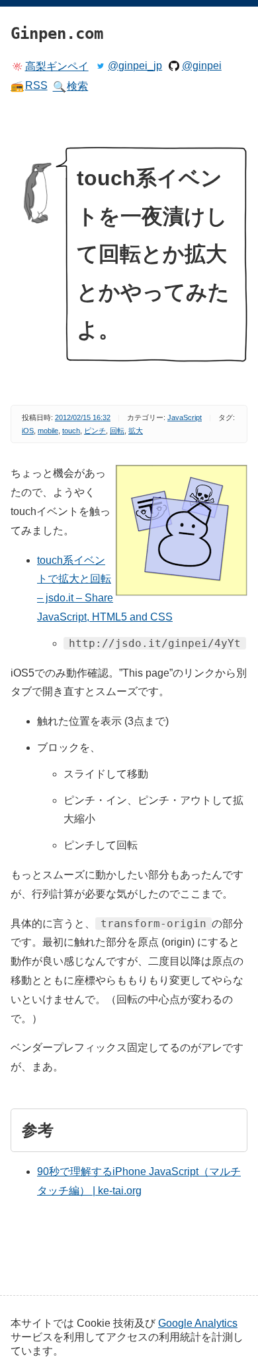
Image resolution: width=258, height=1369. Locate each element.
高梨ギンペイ (57, 66)
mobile (48, 431)
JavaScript (184, 417)
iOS (28, 431)
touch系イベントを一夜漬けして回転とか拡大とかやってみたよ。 (153, 254)
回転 (117, 431)
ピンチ (95, 431)
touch (71, 431)
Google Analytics (197, 1323)
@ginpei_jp (135, 65)
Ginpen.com (30, 3)
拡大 (135, 431)
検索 (71, 86)
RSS (29, 86)
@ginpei (202, 65)
